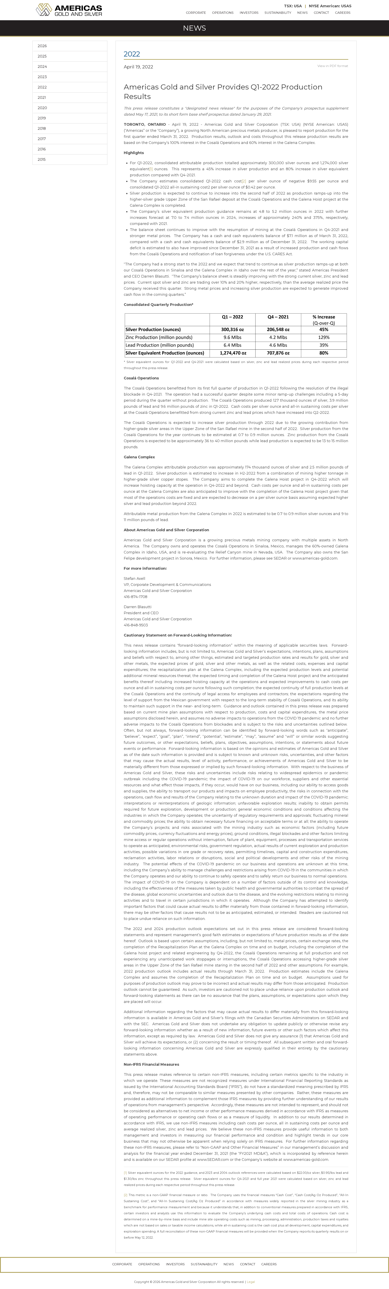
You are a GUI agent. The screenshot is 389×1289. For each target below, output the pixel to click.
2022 (42, 87)
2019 (42, 118)
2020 (42, 108)
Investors (249, 13)
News (302, 13)
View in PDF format (332, 66)
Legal (251, 1282)
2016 (42, 149)
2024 (42, 66)
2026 (42, 46)
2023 (42, 77)
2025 (42, 56)
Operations (223, 13)
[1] (151, 169)
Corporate (196, 13)
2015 (42, 159)
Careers (343, 13)
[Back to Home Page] (69, 10)
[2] (244, 181)
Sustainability (278, 13)
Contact (321, 13)
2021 (42, 97)
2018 (42, 128)
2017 (42, 139)
